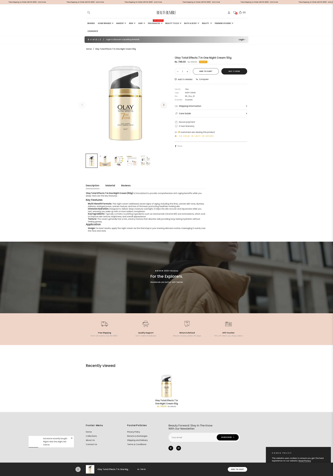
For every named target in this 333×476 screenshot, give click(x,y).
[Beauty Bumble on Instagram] (178, 448)
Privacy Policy (133, 431)
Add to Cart (237, 469)
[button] (89, 12)
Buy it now (234, 71)
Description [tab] (92, 185)
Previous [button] (82, 105)
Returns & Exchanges (137, 436)
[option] (125, 103)
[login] (229, 12)
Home (89, 49)
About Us (90, 440)
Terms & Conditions (136, 444)
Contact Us (91, 444)
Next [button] (164, 105)
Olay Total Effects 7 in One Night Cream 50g (166, 402)
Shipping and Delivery (137, 440)
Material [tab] (110, 185)
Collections (91, 436)
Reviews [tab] (126, 185)
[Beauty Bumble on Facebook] (170, 448)
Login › (242, 39)
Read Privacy (305, 460)
